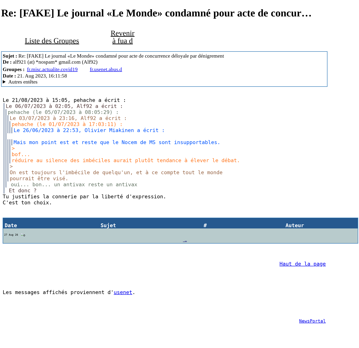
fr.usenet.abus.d (106, 69)
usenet (123, 292)
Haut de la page (302, 264)
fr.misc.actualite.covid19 (52, 69)
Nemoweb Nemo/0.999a (67, 82)
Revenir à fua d (122, 37)
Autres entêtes (22, 82)
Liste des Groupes (52, 40)
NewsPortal (312, 320)
